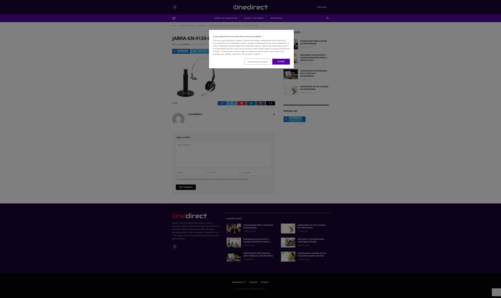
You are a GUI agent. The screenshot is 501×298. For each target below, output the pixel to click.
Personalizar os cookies (258, 61)
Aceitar (281, 61)
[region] (251, 49)
